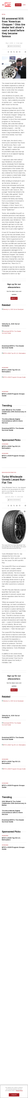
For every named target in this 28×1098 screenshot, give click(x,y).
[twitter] (14, 52)
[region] (14, 1091)
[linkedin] (11, 52)
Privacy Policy (19, 1090)
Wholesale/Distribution (9, 472)
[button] (3, 5)
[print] (25, 52)
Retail (3, 14)
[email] (19, 52)
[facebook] (8, 52)
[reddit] (17, 52)
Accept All (14, 1094)
